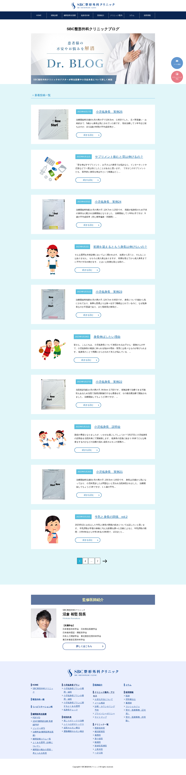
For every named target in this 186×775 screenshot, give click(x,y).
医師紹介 (100, 15)
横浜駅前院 (100, 732)
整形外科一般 (38, 699)
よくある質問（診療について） (43, 744)
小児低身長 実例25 (109, 111)
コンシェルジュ (133, 706)
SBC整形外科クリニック (43, 690)
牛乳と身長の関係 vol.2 (111, 516)
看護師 (129, 703)
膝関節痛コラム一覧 (42, 739)
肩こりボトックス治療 (74, 721)
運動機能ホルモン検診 (74, 731)
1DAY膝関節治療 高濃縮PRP (43, 723)
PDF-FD (36, 718)
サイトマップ (101, 717)
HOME (38, 15)
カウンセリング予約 (177, 78)
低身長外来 (85, 15)
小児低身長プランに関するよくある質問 (74, 704)
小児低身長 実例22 (109, 381)
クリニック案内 (116, 15)
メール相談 (100, 703)
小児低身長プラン (71, 685)
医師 (128, 696)
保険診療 (54, 15)
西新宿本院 (100, 728)
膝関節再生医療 (70, 15)
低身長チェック (71, 710)
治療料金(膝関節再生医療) (43, 733)
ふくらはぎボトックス (74, 724)
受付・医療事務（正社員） (136, 712)
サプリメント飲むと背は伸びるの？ (119, 156)
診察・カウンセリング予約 (105, 708)
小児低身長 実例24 (108, 201)
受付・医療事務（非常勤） (136, 719)
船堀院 (98, 742)
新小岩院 (99, 739)
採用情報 (147, 15)
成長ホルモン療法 (72, 728)
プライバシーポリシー (105, 713)
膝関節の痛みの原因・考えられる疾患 (43, 751)
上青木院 (99, 749)
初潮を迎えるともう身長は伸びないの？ (120, 246)
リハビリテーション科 (42, 707)
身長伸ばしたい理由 (107, 336)
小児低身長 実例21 (109, 471)
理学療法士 (131, 699)
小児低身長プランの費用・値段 (74, 690)
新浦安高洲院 (101, 746)
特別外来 (67, 717)
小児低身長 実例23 (109, 291)
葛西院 (98, 735)
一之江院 (99, 753)
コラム (131, 15)
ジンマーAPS (39, 728)
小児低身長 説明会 (107, 426)
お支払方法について (104, 699)
